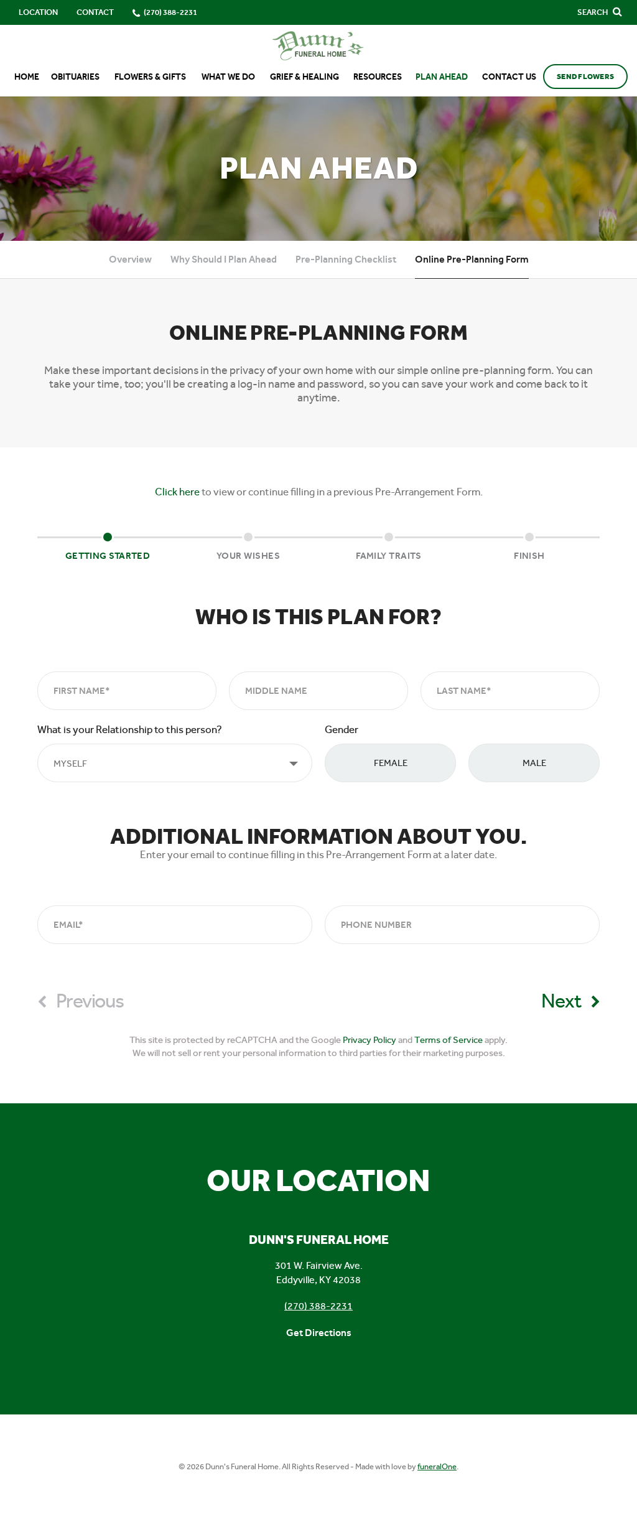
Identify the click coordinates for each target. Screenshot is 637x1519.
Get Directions (318, 1333)
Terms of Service (448, 1039)
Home (26, 77)
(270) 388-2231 (318, 1306)
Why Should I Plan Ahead (223, 259)
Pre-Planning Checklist (345, 259)
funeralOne (437, 1466)
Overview (130, 259)
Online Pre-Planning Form (472, 259)
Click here (177, 491)
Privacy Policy (369, 1039)
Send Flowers (585, 76)
